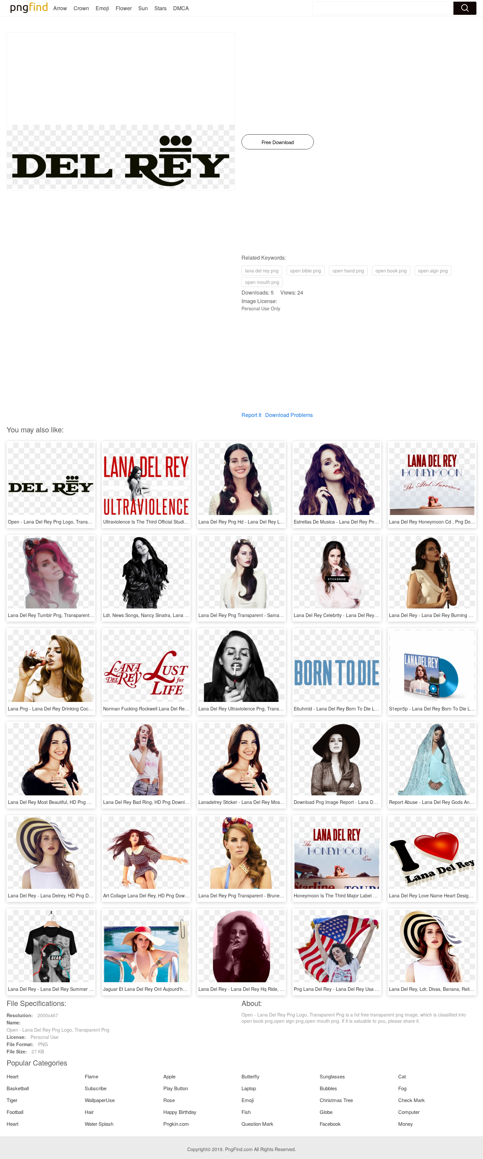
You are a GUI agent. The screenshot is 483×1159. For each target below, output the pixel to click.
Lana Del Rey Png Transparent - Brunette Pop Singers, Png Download (271, 895)
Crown (81, 8)
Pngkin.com (176, 1123)
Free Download (278, 142)
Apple (169, 1076)
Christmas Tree (336, 1099)
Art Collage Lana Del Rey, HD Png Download (149, 895)
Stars (160, 8)
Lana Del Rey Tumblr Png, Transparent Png (53, 615)
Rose (169, 1099)
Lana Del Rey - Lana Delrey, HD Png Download (57, 895)
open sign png (433, 270)
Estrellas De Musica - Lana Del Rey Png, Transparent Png (354, 521)
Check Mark (411, 1099)
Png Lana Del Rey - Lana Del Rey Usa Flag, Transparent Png (358, 989)
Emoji (102, 8)
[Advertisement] (121, 79)
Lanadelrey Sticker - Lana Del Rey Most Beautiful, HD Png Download (269, 802)
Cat (402, 1076)
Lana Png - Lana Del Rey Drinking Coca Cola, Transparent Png (73, 708)
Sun (143, 8)
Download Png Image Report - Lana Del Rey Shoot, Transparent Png (365, 802)
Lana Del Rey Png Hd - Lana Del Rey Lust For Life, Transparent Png (269, 521)
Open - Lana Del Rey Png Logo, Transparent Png (59, 521)
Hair (89, 1111)
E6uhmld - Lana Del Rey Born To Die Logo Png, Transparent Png (361, 708)
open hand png (348, 270)
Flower (124, 8)
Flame (91, 1076)
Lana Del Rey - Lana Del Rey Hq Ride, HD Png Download (258, 989)
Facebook (330, 1123)
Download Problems (289, 415)
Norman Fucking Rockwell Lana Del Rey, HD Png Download (165, 708)
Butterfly (251, 1076)
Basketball (18, 1088)
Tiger (12, 1099)
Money (405, 1123)
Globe (326, 1111)
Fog (402, 1088)
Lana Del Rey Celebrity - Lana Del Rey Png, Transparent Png (357, 615)
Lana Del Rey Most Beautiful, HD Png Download (58, 802)
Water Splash (99, 1123)
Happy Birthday (179, 1111)
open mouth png (262, 282)
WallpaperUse (100, 1099)
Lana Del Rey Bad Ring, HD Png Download (148, 802)
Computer (409, 1111)
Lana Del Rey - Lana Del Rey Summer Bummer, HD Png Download (77, 989)
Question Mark (257, 1123)
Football (15, 1111)
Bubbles (328, 1088)
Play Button (175, 1088)
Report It (251, 415)
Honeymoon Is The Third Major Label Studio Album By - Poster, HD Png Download (379, 895)
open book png (391, 270)
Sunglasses (332, 1076)
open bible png (305, 270)
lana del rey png (262, 270)
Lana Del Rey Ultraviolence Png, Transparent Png (250, 708)
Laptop (249, 1088)
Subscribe (95, 1088)
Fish (246, 1111)
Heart (12, 1076)
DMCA (181, 8)
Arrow (60, 8)
